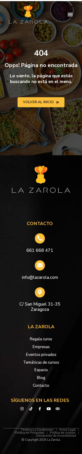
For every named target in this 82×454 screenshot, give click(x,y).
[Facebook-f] (40, 409)
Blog (41, 377)
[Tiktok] (31, 409)
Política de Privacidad (29, 432)
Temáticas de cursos (41, 362)
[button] (70, 14)
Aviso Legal (67, 429)
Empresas (41, 346)
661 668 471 (39, 250)
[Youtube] (48, 409)
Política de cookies (63, 432)
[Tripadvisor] (57, 409)
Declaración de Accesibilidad (56, 435)
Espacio (41, 370)
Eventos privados (41, 354)
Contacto (41, 385)
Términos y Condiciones (37, 429)
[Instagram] (22, 409)
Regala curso (41, 339)
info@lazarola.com (40, 277)
